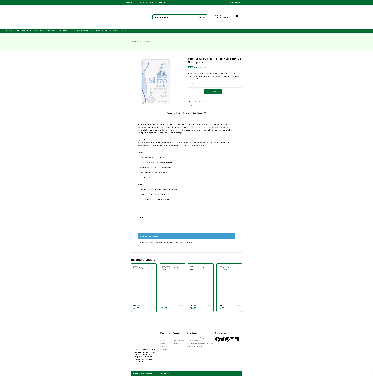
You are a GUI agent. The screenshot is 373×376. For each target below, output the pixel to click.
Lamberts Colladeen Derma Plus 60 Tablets (200, 269)
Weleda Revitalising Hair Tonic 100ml (171, 269)
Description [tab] (173, 113)
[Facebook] (217, 339)
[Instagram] (232, 339)
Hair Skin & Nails (200, 101)
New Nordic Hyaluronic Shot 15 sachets (143, 269)
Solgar (221, 305)
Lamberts (193, 305)
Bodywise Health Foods (150, 373)
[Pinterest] (227, 339)
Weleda (164, 305)
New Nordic (137, 305)
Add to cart (213, 92)
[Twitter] (222, 339)
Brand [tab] (186, 113)
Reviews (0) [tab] (199, 113)
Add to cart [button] (153, 307)
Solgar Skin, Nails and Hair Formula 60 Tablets (227, 269)
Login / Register (234, 3)
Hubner (190, 105)
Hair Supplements (168, 266)
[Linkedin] (236, 339)
